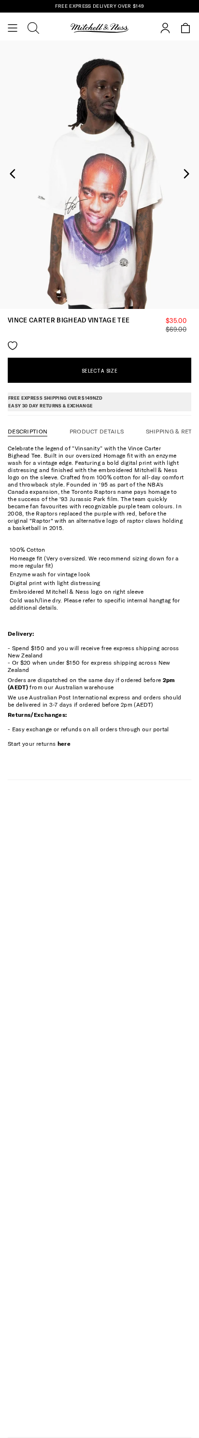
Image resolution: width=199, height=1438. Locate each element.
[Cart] (185, 28)
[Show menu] (12, 28)
